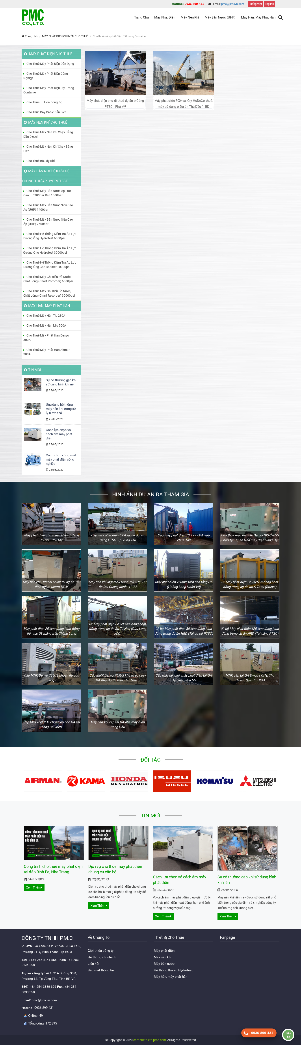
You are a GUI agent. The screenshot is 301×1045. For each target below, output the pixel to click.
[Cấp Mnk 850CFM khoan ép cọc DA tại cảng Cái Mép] (51, 711)
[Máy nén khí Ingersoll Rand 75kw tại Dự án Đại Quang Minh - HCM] (117, 570)
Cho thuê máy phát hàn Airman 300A (46, 352)
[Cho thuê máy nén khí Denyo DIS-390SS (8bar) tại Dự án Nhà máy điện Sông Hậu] (249, 524)
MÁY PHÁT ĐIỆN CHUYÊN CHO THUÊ (65, 36)
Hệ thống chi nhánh (102, 957)
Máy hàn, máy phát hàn (170, 977)
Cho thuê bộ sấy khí (40, 161)
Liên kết (93, 964)
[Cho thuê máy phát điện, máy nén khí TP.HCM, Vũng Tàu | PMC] (33, 17)
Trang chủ (30, 36)
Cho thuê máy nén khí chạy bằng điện (48, 149)
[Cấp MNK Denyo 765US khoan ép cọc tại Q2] (51, 664)
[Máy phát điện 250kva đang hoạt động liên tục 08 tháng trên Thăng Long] (51, 617)
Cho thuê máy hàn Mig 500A (46, 325)
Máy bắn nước (164, 964)
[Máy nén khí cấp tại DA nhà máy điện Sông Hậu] (117, 711)
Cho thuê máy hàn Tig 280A (45, 315)
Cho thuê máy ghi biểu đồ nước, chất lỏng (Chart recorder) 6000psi (48, 279)
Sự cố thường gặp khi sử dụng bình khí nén (61, 382)
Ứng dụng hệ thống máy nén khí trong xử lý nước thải (61, 409)
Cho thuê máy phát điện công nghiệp (45, 76)
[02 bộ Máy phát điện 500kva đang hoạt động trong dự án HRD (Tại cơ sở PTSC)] (183, 617)
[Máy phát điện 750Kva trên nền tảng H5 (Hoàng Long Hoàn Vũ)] (183, 570)
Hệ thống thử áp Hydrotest (173, 970)
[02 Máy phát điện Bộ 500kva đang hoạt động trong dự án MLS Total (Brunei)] (249, 570)
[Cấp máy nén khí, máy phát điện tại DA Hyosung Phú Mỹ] (183, 664)
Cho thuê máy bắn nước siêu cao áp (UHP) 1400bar (48, 207)
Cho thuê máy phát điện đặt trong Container (48, 90)
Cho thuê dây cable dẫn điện (46, 112)
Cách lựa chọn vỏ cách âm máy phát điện (59, 434)
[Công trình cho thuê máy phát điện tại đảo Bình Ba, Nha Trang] (54, 843)
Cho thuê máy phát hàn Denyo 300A (46, 338)
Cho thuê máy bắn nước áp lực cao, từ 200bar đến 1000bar (47, 193)
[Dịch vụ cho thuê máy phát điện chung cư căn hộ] (118, 843)
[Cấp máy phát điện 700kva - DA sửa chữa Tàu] (183, 524)
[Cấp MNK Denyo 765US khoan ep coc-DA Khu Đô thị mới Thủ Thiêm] (117, 664)
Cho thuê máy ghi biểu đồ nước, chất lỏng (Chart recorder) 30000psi (49, 293)
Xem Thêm (33, 887)
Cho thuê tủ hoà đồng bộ (44, 102)
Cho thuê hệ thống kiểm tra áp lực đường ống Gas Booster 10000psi (49, 265)
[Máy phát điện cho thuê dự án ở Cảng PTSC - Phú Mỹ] (51, 524)
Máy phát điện (164, 951)
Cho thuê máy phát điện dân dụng (50, 63)
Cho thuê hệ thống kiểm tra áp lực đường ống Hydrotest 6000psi (49, 236)
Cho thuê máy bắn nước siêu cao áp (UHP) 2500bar (48, 222)
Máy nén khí (162, 957)
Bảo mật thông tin (101, 970)
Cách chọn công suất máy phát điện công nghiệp (61, 459)
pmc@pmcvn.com (232, 4)
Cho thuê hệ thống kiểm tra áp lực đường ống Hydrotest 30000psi (49, 250)
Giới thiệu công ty (100, 951)
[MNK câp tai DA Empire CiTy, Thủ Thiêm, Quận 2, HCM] (249, 664)
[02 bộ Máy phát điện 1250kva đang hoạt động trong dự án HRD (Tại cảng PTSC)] (249, 617)
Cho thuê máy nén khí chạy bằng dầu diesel (48, 134)
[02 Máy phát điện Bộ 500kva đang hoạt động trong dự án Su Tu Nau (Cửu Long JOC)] (117, 617)
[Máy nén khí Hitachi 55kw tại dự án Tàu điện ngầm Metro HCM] (51, 570)
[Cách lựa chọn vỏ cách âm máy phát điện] (183, 848)
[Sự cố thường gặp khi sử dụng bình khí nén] (247, 848)
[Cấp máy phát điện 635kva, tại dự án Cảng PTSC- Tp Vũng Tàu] (117, 524)
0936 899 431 (188, 4)
